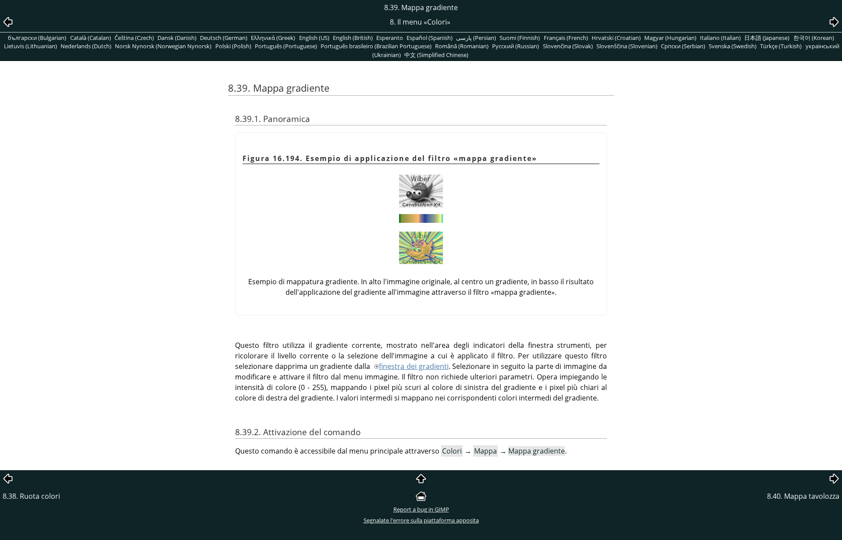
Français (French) (566, 38)
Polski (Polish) (233, 46)
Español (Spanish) (430, 38)
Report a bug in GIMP (421, 509)
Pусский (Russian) (515, 46)
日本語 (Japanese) (766, 38)
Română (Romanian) (462, 46)
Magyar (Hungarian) (670, 38)
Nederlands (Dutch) (86, 46)
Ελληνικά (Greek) (273, 38)
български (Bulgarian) (37, 38)
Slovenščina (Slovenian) (626, 46)
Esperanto (389, 38)
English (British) (353, 38)
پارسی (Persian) (476, 38)
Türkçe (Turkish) (781, 46)
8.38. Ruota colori (31, 496)
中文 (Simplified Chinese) (436, 55)
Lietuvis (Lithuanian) (30, 46)
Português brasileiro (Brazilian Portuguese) (376, 46)
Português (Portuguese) (286, 46)
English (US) (314, 38)
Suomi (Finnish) (519, 38)
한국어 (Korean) (813, 38)
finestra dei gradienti (414, 366)
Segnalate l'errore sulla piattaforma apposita (421, 520)
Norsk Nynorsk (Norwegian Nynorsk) (163, 46)
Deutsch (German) (223, 38)
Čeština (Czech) (134, 38)
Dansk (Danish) (176, 38)
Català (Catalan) (90, 38)
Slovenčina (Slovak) (568, 46)
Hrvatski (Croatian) (616, 38)
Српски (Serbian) (683, 46)
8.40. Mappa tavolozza (803, 496)
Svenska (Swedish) (732, 46)
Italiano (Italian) (720, 38)
